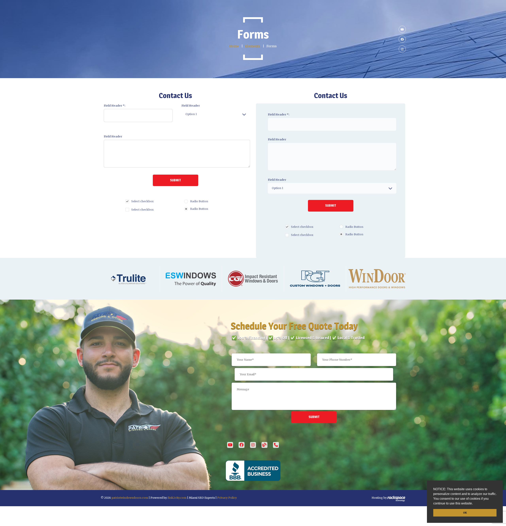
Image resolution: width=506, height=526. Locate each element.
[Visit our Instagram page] (253, 445)
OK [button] (465, 512)
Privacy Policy (227, 498)
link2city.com (177, 498)
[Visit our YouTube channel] (230, 445)
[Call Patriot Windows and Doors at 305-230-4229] (276, 445)
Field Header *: (114, 105)
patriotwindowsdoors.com (129, 498)
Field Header (190, 105)
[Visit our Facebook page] (242, 445)
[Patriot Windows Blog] (264, 445)
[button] (474, 503)
